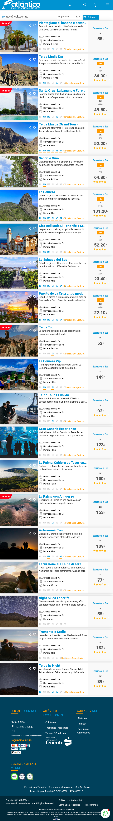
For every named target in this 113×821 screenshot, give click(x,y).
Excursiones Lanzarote (61, 787)
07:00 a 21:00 (18, 722)
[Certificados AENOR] (22, 776)
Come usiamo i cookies (69, 805)
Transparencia (91, 805)
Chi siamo (50, 722)
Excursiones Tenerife (35, 787)
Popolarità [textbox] (68, 17)
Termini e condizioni (55, 733)
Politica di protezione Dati (70, 800)
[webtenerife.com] (58, 741)
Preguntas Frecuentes (56, 727)
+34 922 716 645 (24, 727)
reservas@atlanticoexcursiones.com (26, 736)
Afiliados (82, 718)
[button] (96, 5)
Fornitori (82, 723)
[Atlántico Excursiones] (34, 5)
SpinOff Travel (82, 787)
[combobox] (69, 16)
